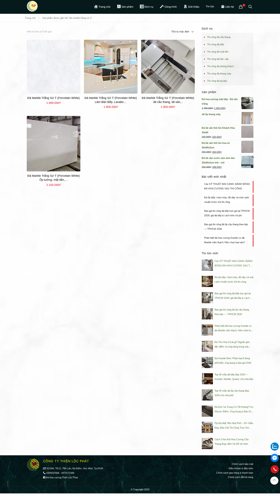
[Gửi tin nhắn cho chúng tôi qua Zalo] (275, 446)
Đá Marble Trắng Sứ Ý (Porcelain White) (53, 98)
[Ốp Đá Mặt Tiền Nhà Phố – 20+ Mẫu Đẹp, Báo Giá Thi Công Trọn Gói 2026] (207, 427)
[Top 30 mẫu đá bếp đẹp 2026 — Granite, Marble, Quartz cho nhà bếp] (207, 378)
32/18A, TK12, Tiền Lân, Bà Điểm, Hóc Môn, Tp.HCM (75, 468)
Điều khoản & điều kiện (241, 468)
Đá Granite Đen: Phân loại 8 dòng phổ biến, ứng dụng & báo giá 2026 (233, 360)
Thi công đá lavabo (217, 80)
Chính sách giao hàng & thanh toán (234, 472)
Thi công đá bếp (215, 44)
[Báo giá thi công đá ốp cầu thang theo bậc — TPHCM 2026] (207, 313)
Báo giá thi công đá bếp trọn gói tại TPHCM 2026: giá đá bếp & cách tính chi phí (227, 213)
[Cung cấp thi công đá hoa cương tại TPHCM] (32, 5)
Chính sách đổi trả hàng (240, 477)
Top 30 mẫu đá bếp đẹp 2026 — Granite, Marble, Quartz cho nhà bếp (234, 376)
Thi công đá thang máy (219, 73)
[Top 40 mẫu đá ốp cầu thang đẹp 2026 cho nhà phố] (207, 394)
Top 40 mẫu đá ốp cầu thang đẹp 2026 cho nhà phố (232, 393)
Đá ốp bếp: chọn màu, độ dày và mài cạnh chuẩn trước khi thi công (226, 199)
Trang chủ (30, 18)
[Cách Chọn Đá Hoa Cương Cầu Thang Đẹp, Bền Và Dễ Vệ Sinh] (207, 443)
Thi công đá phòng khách (220, 66)
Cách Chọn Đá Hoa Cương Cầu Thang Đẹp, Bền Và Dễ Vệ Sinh (232, 441)
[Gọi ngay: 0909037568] (275, 471)
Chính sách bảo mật (242, 464)
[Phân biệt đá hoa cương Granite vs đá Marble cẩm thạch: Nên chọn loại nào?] (207, 330)
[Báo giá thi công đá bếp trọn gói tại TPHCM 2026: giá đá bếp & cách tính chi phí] (207, 297)
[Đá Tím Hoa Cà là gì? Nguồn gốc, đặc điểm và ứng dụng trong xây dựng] (207, 346)
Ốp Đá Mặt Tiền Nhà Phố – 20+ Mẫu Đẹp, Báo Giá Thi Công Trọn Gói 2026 (234, 426)
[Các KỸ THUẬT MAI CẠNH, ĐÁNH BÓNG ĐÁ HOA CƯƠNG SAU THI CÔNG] (207, 265)
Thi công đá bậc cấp (217, 59)
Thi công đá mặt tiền (217, 51)
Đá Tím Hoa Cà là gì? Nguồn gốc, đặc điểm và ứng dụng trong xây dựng (232, 345)
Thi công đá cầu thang (218, 37)
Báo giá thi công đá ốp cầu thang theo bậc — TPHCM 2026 (226, 226)
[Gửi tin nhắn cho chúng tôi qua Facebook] (275, 458)
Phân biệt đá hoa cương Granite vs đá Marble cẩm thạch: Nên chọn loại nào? (224, 240)
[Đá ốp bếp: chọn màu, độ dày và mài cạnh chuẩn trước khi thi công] (207, 281)
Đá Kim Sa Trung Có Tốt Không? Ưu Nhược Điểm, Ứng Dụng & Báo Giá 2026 (234, 410)
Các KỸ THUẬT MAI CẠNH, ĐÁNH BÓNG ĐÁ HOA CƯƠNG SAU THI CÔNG (227, 186)
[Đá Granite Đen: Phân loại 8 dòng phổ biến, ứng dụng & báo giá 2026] (207, 362)
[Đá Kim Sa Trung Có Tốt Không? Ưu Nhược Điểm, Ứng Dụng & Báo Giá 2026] (207, 411)
